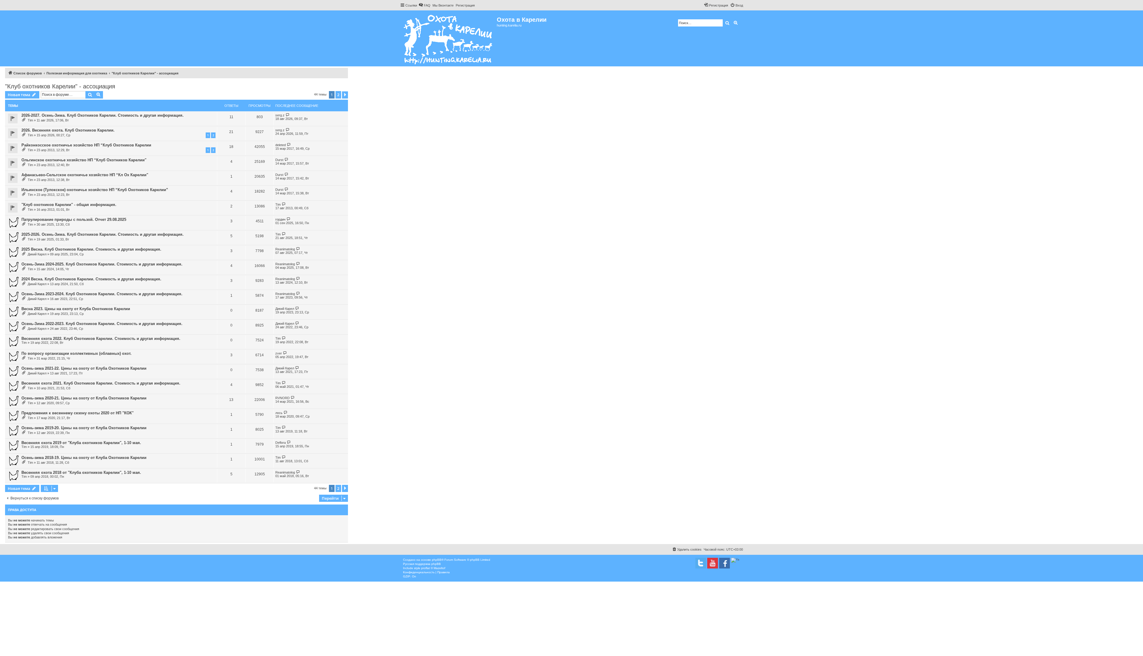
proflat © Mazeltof (433, 568)
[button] (345, 95)
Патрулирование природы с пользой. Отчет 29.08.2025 (73, 219)
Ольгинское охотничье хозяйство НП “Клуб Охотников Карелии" (83, 160)
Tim (30, 120)
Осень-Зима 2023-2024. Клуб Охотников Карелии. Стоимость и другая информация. (101, 294)
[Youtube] (712, 563)
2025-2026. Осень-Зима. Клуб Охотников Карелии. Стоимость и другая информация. (102, 234)
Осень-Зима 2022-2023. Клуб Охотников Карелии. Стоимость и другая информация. (101, 323)
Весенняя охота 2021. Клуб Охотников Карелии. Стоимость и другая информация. (100, 383)
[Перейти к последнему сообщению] (287, 115)
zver (278, 353)
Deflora (280, 442)
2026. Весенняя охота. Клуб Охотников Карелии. (68, 130)
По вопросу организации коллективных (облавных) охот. (76, 353)
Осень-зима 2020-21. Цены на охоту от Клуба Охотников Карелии (83, 398)
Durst (279, 160)
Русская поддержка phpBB (422, 564)
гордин (280, 219)
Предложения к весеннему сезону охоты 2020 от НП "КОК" (77, 413)
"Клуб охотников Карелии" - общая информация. (68, 204)
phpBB (436, 559)
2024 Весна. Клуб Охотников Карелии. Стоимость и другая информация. (91, 279)
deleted (280, 145)
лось (278, 413)
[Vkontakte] (700, 563)
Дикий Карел (37, 254)
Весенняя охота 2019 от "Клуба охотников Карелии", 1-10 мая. (81, 443)
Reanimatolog (285, 249)
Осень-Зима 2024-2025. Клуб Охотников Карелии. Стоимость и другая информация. (101, 264)
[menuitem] (424, 5)
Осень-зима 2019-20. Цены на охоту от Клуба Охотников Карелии (83, 428)
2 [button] (338, 94)
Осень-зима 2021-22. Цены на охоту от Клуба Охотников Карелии (83, 368)
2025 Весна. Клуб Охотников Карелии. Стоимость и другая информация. (91, 249)
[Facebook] (724, 563)
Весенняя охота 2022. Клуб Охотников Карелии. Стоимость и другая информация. (100, 338)
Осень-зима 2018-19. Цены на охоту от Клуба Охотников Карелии (83, 457)
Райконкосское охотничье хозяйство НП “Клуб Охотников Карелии (86, 145)
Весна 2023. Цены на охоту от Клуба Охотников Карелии (75, 309)
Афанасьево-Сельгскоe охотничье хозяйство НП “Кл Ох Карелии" (84, 175)
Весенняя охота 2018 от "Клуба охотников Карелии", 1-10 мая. (81, 472)
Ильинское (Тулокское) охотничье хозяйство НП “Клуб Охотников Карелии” (94, 190)
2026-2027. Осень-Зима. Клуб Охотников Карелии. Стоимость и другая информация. (102, 115)
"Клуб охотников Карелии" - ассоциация (60, 86)
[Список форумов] (448, 38)
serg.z (280, 115)
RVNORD (282, 398)
